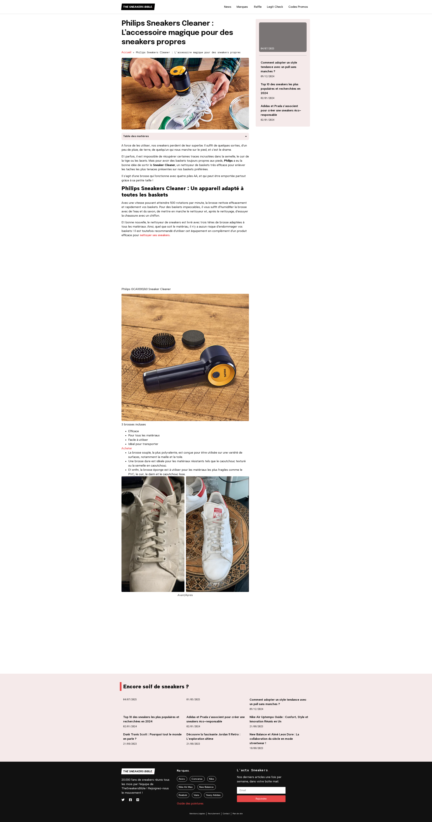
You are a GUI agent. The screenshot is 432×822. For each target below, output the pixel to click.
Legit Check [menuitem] (275, 6)
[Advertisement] (185, 263)
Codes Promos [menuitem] (298, 6)
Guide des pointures (190, 803)
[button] (246, 136)
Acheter (127, 448)
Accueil (126, 52)
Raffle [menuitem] (258, 6)
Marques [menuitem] (242, 6)
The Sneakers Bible (138, 6)
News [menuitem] (227, 6)
